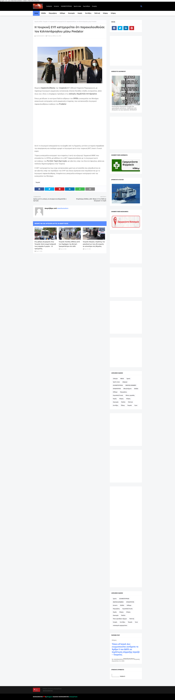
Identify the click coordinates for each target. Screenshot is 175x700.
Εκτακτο (56, 6)
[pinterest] (131, 28)
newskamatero (40, 36)
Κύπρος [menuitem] (113, 13)
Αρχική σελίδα (38, 21)
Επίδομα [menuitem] (62, 13)
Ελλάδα (136, 388)
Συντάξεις (115, 405)
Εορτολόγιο (86, 6)
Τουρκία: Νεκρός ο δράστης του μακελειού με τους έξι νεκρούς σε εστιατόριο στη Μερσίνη (94, 244)
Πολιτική (130, 402)
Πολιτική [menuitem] (97, 13)
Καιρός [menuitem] (80, 13)
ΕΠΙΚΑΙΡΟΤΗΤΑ (117, 388)
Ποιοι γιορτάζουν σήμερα (120, 618)
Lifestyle (115, 378)
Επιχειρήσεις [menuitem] (53, 13)
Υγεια (135, 405)
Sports (128, 378)
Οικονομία (115, 402)
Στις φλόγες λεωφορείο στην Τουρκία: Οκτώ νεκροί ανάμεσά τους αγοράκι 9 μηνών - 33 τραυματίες (45, 245)
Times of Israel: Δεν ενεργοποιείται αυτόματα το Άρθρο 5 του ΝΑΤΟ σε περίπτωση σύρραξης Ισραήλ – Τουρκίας (126, 649)
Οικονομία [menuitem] (71, 13)
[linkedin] (125, 28)
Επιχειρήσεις (123, 392)
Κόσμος (121, 398)
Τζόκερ (123, 405)
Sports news (77, 6)
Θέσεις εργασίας (130, 395)
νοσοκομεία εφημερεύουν (120, 625)
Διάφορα (125, 382)
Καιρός (115, 398)
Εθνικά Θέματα (127, 388)
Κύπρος (128, 398)
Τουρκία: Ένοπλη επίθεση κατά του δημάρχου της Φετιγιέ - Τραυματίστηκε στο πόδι (69, 244)
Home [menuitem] (36, 13)
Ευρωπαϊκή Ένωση (118, 395)
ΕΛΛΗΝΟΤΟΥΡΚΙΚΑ (66, 6)
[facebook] (114, 28)
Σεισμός (94, 6)
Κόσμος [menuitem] (105, 13)
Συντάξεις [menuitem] (88, 13)
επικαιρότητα (73, 696)
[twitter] (120, 28)
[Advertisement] (127, 50)
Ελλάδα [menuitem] (43, 13)
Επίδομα (115, 392)
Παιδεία (123, 402)
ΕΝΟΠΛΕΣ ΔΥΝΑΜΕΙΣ (130, 385)
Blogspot (49, 696)
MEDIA (122, 378)
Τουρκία (45, 21)
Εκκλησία (49, 6)
